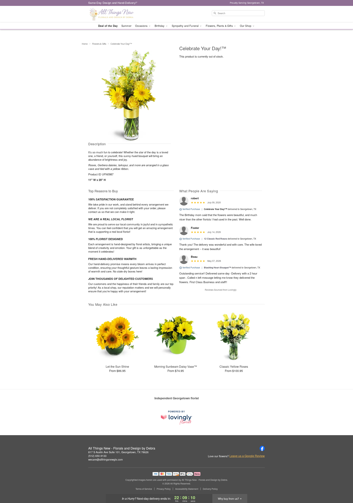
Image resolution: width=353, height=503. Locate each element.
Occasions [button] (141, 26)
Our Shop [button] (246, 26)
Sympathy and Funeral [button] (185, 26)
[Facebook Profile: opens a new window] (262, 448)
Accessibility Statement (186, 489)
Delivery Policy (210, 489)
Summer (126, 26)
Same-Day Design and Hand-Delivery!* (113, 3)
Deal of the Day (108, 26)
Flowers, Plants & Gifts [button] (219, 26)
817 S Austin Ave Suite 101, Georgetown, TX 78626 (118, 452)
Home (85, 43)
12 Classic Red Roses (215, 238)
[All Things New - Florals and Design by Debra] (114, 14)
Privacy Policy (164, 489)
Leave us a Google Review (247, 456)
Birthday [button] (160, 26)
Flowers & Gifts (99, 43)
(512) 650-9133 (97, 456)
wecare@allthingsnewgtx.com (105, 459)
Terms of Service (144, 489)
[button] (343, 487)
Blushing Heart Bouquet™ (217, 267)
